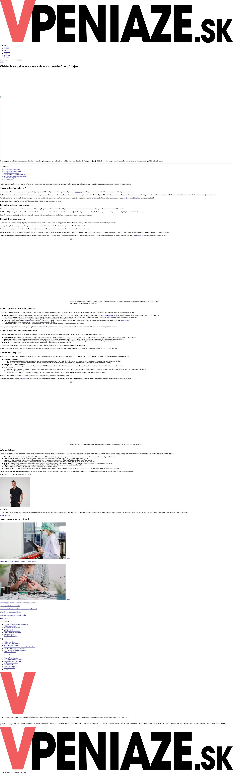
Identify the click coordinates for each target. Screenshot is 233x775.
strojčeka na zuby (107, 315)
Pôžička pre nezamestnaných (12, 643)
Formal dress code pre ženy (11, 173)
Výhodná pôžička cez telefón (12, 631)
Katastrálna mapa (9, 634)
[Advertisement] (116, 82)
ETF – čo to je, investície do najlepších (15, 650)
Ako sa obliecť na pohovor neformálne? (15, 176)
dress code (23, 378)
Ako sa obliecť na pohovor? (12, 169)
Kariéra (6, 50)
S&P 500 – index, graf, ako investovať (15, 648)
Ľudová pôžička (8, 629)
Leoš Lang (23, 772)
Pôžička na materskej (10, 626)
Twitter (2, 515)
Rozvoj (6, 53)
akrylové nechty (124, 320)
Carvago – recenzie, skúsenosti (12, 661)
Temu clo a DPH (8, 664)
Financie (6, 48)
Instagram (7, 515)
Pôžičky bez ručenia (9, 642)
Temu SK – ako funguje (10, 636)
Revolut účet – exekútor (10, 666)
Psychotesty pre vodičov (11, 663)
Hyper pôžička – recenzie (11, 645)
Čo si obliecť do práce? (10, 177)
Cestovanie (7, 55)
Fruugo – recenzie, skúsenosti (12, 632)
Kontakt (6, 669)
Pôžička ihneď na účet (10, 652)
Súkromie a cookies (9, 668)
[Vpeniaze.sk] (116, 42)
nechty (27, 320)
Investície (6, 47)
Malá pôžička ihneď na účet (12, 627)
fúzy (43, 322)
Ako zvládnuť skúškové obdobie (13, 659)
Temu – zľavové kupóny (11, 658)
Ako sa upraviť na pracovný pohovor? (15, 174)
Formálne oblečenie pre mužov (12, 171)
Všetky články (4, 618)
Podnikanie (7, 52)
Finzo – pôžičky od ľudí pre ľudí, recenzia (16, 624)
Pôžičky (6, 45)
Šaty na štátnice (8, 179)
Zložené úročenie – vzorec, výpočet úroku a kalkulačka (19, 647)
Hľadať (19, 60)
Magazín (6, 57)
